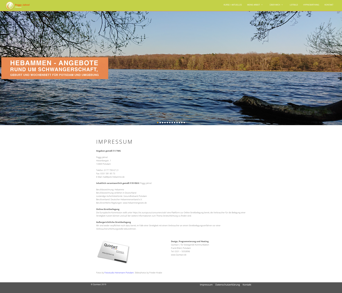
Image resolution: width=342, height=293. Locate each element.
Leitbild (294, 4)
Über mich (275, 4)
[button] (157, 122)
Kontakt (328, 4)
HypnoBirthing (311, 4)
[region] (171, 68)
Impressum (206, 284)
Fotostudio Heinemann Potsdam (119, 272)
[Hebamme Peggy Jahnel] (17, 5)
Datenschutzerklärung (227, 284)
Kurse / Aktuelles (233, 4)
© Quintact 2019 (98, 284)
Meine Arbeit (253, 4)
